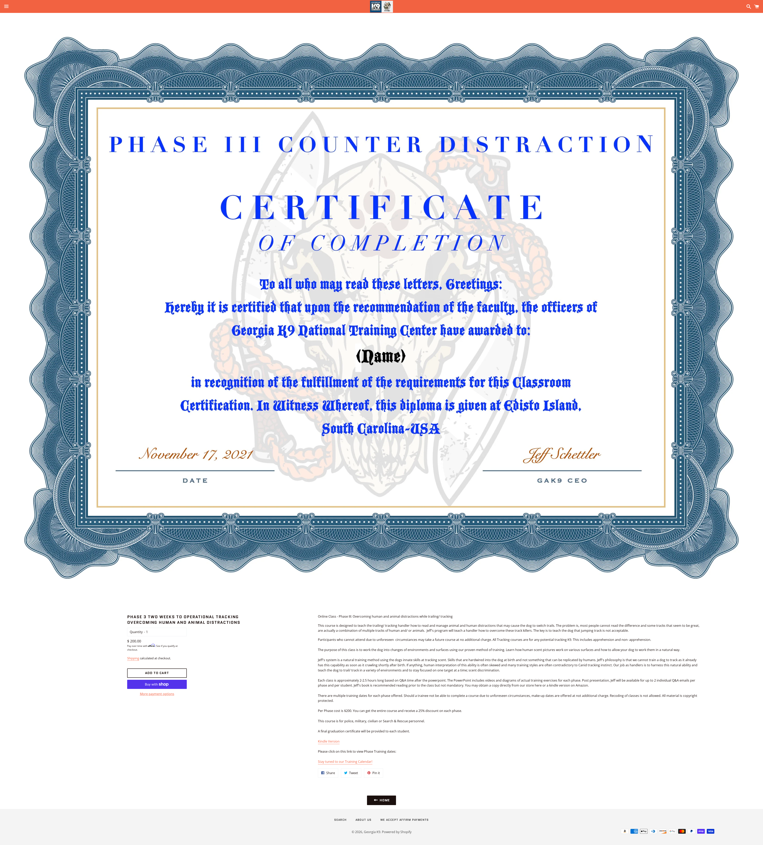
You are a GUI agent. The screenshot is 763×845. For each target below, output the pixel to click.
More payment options (157, 694)
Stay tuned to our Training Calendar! (345, 761)
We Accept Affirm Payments (404, 820)
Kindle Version (329, 741)
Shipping (133, 658)
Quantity (136, 632)
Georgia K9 (372, 832)
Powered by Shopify (397, 832)
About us (363, 820)
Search (340, 820)
